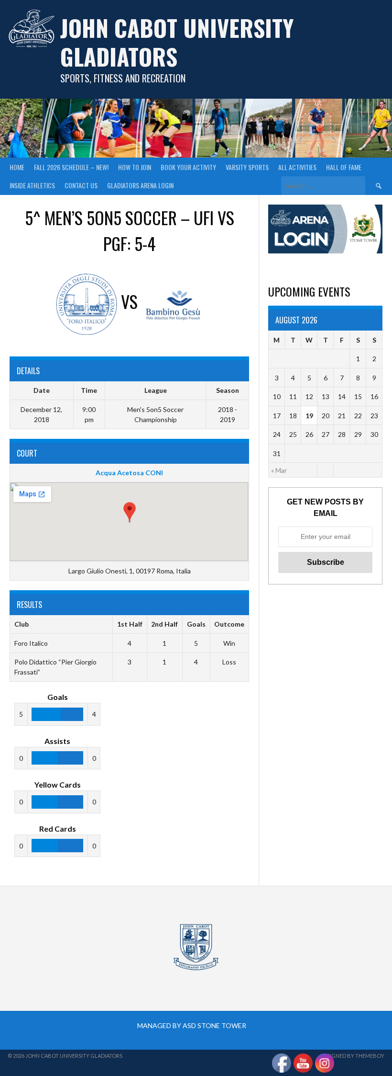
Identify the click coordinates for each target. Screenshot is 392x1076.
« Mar (279, 470)
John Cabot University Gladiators (177, 42)
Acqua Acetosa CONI (129, 473)
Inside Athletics (32, 185)
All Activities (297, 167)
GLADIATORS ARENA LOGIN (140, 185)
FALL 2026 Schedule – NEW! (71, 167)
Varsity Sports (247, 167)
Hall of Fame (343, 167)
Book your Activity (188, 167)
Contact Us (81, 185)
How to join (134, 167)
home (17, 167)
